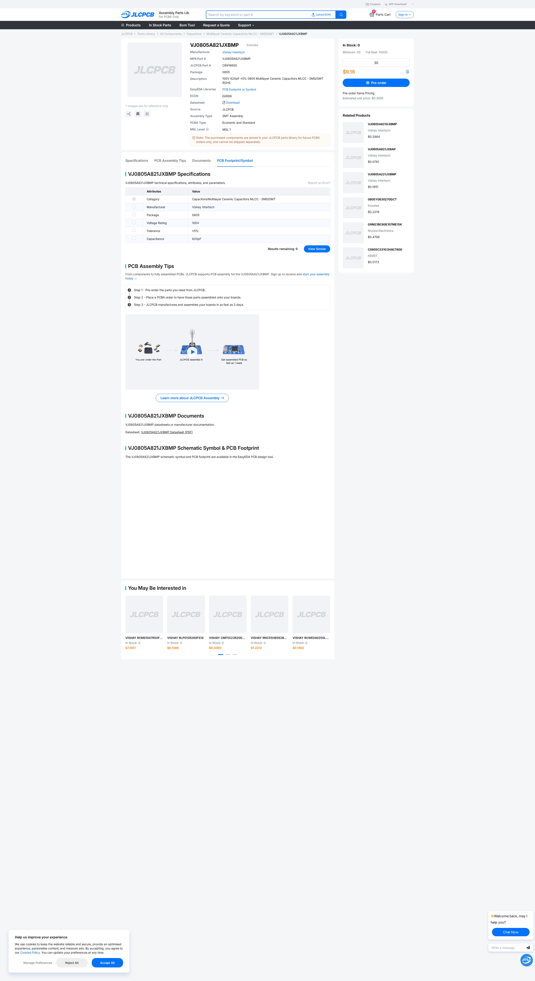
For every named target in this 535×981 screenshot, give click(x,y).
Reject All (72, 962)
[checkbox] (134, 199)
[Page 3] (234, 654)
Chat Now (510, 932)
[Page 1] (220, 654)
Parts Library (146, 34)
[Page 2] (227, 654)
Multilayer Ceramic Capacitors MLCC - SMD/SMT (240, 34)
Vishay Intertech (233, 52)
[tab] (136, 160)
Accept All (107, 962)
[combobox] (256, 14)
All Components (171, 34)
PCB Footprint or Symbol (239, 89)
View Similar (317, 249)
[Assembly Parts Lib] (137, 14)
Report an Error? (319, 183)
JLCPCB (126, 34)
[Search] (341, 14)
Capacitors (194, 34)
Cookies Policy (30, 952)
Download (233, 102)
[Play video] (192, 352)
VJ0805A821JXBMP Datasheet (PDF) (167, 432)
